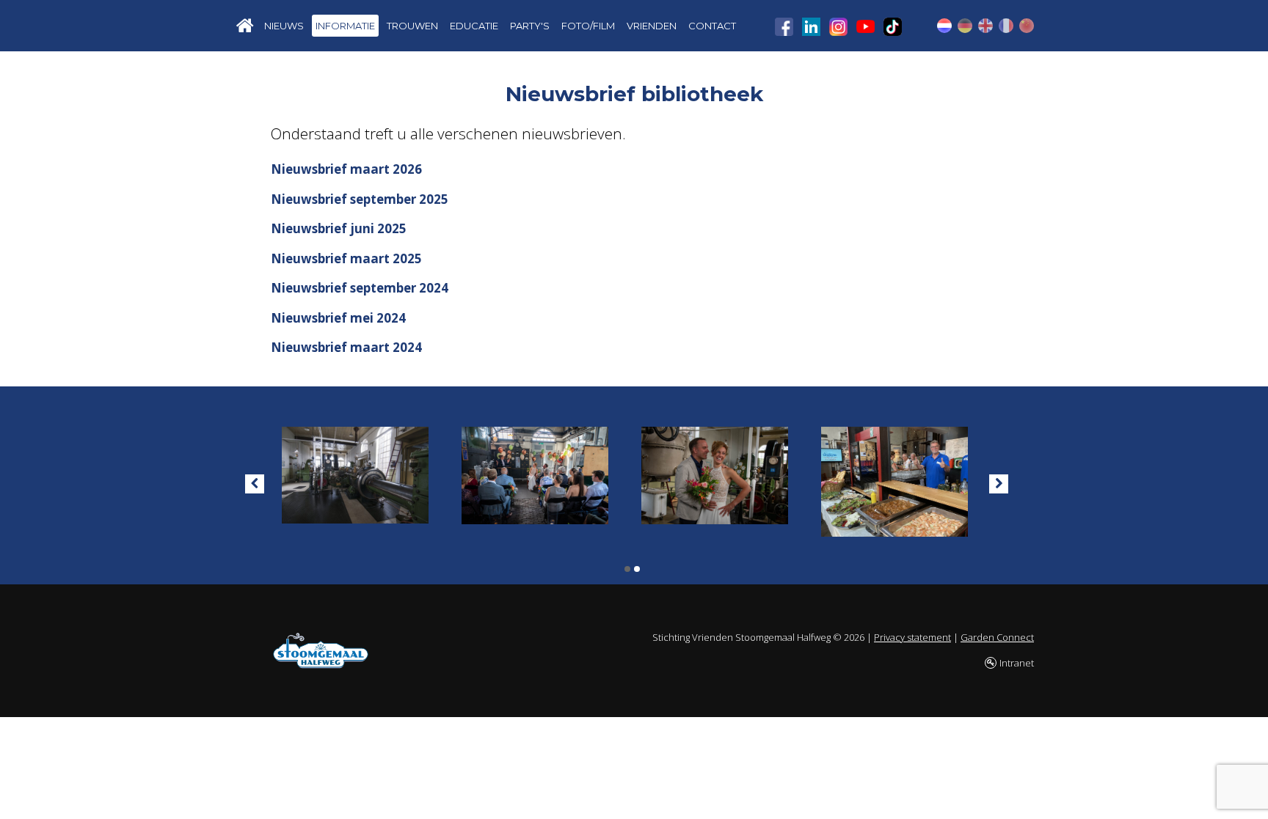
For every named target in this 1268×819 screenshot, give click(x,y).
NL (944, 25)
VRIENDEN (652, 26)
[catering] (894, 478)
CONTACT (712, 26)
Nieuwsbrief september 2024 (359, 287)
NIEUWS (284, 26)
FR (1006, 25)
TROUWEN (412, 26)
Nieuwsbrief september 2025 (359, 199)
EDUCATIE (474, 26)
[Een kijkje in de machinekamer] (355, 471)
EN (985, 25)
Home (245, 26)
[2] (637, 569)
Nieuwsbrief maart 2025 (346, 258)
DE (965, 25)
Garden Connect (997, 637)
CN (1026, 25)
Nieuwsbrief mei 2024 (338, 317)
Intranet (1016, 662)
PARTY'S (530, 26)
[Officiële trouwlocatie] (535, 471)
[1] (627, 569)
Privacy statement (912, 637)
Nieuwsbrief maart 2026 (346, 169)
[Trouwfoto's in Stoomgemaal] (714, 471)
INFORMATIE (345, 26)
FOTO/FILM (588, 26)
